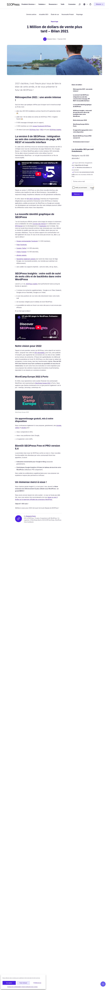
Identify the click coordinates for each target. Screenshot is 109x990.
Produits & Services (28, 4)
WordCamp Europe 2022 (42, 383)
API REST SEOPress (33, 199)
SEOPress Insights (55, 129)
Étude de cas (55, 14)
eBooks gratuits (21, 255)
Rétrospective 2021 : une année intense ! (82, 90)
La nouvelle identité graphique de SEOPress (82, 105)
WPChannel (18, 226)
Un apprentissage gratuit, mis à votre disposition (82, 131)
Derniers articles (31, 14)
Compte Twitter (21, 248)
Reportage (79, 14)
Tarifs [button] (62, 4)
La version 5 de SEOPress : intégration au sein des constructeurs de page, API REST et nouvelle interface (81, 97)
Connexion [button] (72, 4)
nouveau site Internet (39, 224)
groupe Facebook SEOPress (42, 126)
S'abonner (77, 194)
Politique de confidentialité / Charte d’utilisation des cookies (22, 986)
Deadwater (42, 226)
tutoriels (58, 425)
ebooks (23, 428)
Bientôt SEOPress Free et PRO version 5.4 (82, 136)
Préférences (37, 983)
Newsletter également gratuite (25, 259)
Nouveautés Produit (68, 14)
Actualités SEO (43, 14)
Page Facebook (21, 244)
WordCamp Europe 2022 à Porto (81, 125)
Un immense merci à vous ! (81, 142)
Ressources (53, 4)
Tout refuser (23, 983)
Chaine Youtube (21, 252)
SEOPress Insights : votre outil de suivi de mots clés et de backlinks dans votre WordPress (82, 113)
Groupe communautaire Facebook (27, 241)
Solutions (41, 4)
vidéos (17, 428)
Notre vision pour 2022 (80, 120)
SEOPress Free (34, 129)
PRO (41, 129)
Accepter (9, 983)
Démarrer (98, 4)
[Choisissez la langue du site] (84, 4)
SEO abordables (39, 352)
